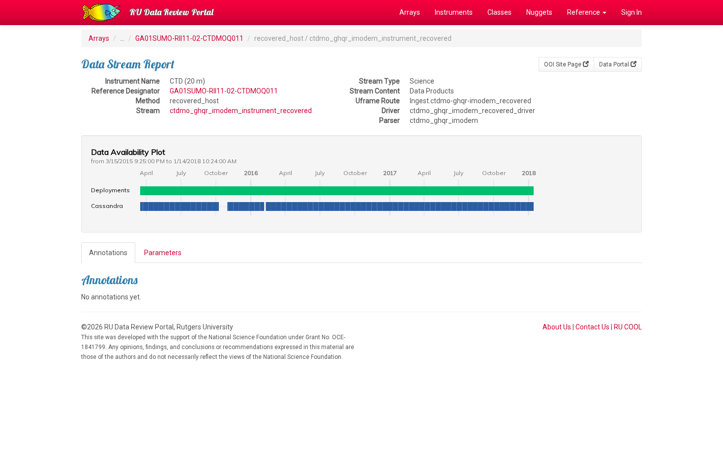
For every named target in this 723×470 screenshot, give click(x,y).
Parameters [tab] (162, 253)
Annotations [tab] (108, 253)
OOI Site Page (563, 64)
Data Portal (615, 64)
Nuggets (539, 12)
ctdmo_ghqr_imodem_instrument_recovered (241, 111)
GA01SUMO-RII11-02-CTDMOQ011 (189, 38)
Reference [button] (584, 12)
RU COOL (628, 327)
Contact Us (592, 327)
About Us (556, 327)
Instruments (454, 12)
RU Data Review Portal (171, 12)
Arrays (409, 12)
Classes (499, 12)
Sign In (631, 12)
